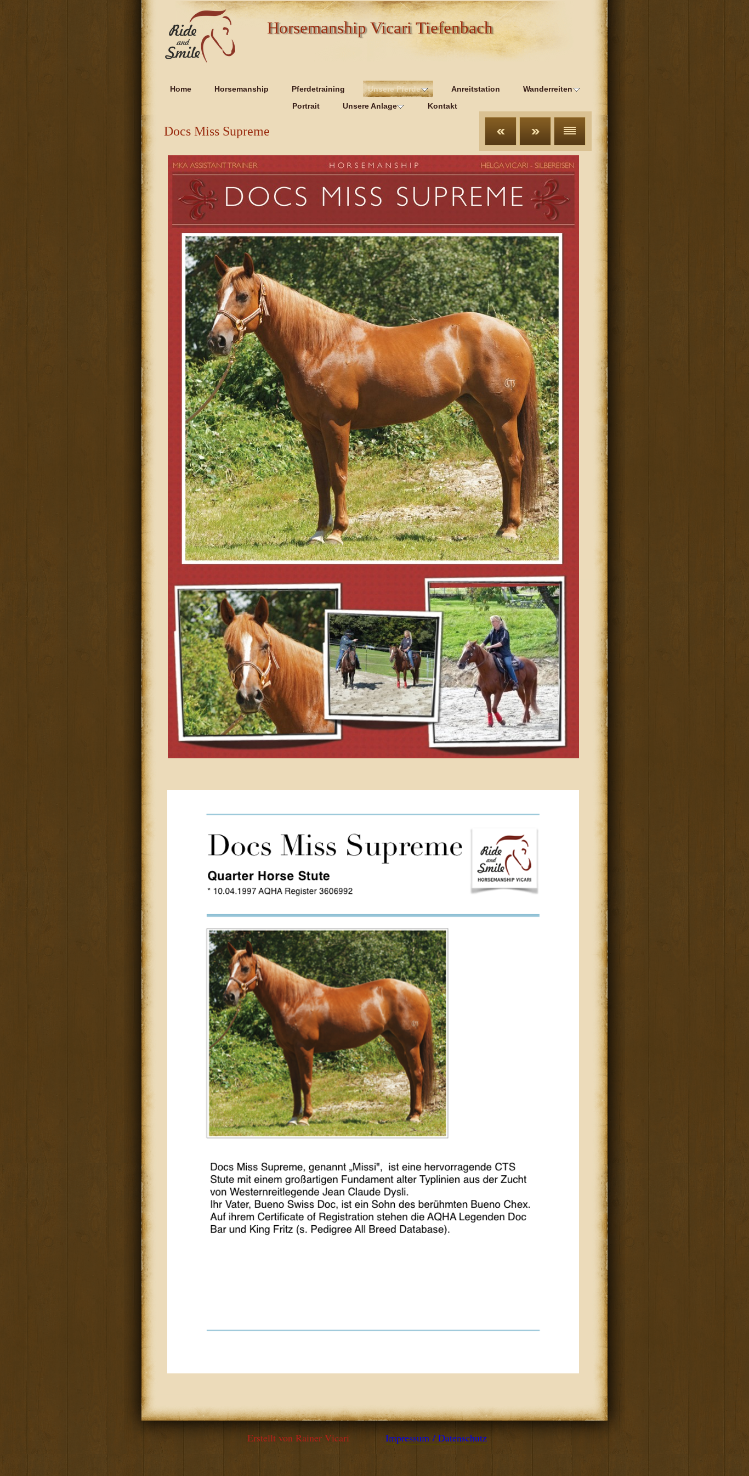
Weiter (535, 131)
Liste (569, 131)
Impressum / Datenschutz (436, 1437)
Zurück (500, 131)
